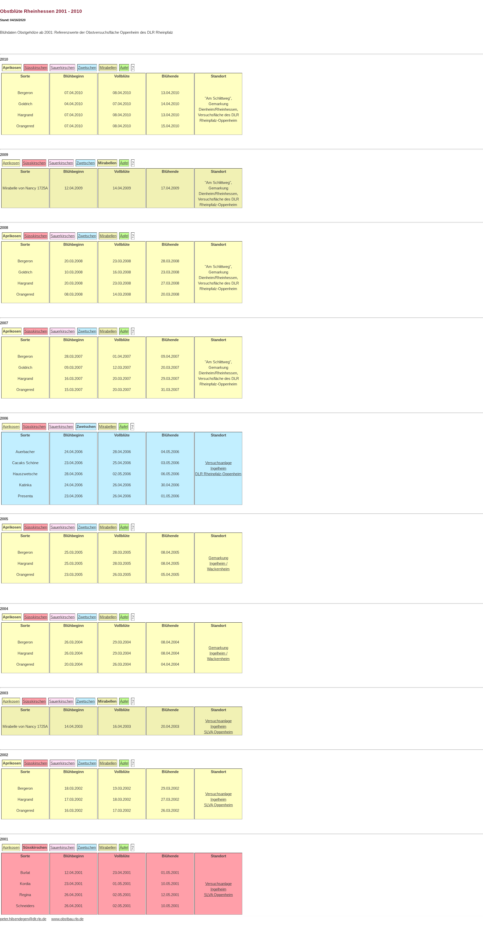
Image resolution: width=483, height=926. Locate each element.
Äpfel (124, 68)
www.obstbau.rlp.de (67, 919)
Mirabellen (108, 68)
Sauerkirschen (62, 68)
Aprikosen (11, 163)
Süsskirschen (35, 68)
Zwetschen (87, 68)
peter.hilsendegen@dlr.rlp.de (23, 919)
